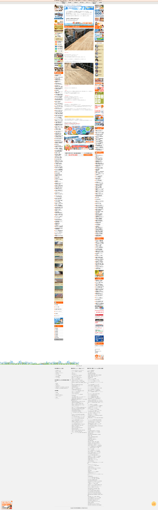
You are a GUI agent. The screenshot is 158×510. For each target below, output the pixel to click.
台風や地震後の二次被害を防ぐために (99, 212)
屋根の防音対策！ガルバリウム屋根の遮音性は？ (100, 149)
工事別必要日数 (98, 199)
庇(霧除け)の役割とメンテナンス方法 (58, 129)
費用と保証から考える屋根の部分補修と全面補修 (78, 408)
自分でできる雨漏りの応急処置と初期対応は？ (99, 229)
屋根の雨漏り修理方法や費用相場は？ (59, 212)
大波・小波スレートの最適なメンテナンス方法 (59, 127)
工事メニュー (88, 2)
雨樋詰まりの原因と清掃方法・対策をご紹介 (77, 425)
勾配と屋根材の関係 (90, 440)
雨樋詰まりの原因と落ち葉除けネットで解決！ (100, 291)
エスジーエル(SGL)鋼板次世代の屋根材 (58, 201)
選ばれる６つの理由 (58, 371)
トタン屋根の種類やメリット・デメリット (99, 180)
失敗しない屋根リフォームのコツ (99, 157)
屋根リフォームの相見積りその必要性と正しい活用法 (100, 243)
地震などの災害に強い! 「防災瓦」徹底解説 (99, 218)
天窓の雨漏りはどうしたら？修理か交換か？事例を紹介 (95, 415)
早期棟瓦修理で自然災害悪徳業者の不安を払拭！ (59, 124)
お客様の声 (76, 2)
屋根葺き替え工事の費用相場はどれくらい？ (99, 161)
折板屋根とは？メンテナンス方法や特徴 (99, 182)
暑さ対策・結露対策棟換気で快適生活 (93, 436)
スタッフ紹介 (57, 393)
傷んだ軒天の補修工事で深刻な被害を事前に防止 (59, 99)
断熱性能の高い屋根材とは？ (57, 224)
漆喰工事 (100, 53)
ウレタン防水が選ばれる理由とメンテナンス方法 (59, 104)
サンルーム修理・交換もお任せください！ (99, 283)
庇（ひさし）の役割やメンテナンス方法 (59, 217)
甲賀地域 (56, 334)
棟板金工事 (100, 67)
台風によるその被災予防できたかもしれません (100, 205)
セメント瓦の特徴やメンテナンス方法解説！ (59, 117)
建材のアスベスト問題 (58, 171)
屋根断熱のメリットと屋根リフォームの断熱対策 (59, 226)
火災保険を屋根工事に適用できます (76, 389)
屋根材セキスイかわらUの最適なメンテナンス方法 (100, 191)
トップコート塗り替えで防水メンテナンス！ (59, 233)
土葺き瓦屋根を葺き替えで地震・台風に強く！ (59, 122)
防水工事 (100, 60)
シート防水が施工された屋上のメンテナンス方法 (59, 106)
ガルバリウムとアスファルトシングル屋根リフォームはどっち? (59, 193)
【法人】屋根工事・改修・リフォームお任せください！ (79, 396)
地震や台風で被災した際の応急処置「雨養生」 (59, 136)
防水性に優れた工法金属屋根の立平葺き (58, 134)
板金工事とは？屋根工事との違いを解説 (59, 86)
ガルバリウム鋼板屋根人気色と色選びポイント (99, 141)
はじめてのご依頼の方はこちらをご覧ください (78, 370)
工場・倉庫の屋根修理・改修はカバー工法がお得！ (100, 285)
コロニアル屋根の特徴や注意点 (98, 178)
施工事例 (69, 2)
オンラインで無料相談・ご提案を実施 (77, 371)
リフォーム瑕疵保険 (58, 375)
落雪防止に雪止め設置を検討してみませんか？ (78, 420)
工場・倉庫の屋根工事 (99, 295)
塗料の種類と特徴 (99, 312)
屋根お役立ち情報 (98, 203)
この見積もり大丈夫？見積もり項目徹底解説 (99, 249)
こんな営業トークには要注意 (99, 253)
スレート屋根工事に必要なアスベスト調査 (93, 447)
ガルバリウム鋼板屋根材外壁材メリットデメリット (100, 147)
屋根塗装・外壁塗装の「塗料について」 (93, 376)
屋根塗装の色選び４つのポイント (98, 222)
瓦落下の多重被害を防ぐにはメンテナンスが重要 (99, 207)
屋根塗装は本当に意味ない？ (58, 81)
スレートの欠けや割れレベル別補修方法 (99, 176)
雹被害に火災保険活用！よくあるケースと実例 (99, 233)
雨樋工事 (100, 56)
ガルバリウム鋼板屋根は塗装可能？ (99, 136)
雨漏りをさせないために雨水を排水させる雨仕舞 (59, 161)
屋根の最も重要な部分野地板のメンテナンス (58, 175)
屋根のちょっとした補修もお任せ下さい (77, 377)
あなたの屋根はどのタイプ (91, 372)
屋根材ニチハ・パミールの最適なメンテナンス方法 (100, 189)
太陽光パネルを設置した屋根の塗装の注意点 (99, 185)
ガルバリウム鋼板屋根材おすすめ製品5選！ (99, 143)
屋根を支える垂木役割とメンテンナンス (58, 210)
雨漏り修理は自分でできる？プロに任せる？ (59, 84)
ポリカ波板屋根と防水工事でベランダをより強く (100, 287)
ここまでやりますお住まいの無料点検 (94, 2)
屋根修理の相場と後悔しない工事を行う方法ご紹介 (78, 401)
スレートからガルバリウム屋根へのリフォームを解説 (100, 132)
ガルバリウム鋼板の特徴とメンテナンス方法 (59, 203)
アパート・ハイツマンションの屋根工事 (99, 297)
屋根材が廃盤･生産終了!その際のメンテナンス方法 (94, 423)
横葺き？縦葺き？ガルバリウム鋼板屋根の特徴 (100, 145)
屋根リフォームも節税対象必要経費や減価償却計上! (100, 303)
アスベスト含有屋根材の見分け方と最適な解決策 (59, 169)
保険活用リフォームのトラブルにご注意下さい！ (94, 482)
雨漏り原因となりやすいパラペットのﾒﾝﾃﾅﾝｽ (59, 108)
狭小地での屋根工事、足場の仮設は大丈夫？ (94, 385)
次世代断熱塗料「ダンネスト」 (98, 225)
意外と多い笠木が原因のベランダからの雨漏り (59, 97)
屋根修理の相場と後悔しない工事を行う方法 (99, 159)
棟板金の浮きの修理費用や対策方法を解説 (59, 88)
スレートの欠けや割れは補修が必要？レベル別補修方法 (95, 405)
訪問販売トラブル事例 (99, 255)
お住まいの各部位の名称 (59, 77)
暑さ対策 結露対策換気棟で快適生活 (58, 155)
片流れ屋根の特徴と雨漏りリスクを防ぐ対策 (59, 146)
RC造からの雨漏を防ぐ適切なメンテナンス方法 (94, 452)
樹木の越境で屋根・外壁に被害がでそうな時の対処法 (100, 264)
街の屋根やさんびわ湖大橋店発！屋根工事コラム (62, 388)
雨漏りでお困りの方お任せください (76, 376)
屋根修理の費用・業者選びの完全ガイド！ (59, 79)
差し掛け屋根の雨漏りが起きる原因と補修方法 (59, 151)
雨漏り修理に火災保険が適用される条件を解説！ (99, 231)
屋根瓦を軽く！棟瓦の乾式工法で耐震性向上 (99, 214)
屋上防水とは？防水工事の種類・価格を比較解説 (59, 113)
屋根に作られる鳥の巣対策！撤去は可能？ (77, 427)
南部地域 (56, 331)
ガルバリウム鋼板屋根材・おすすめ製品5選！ (94, 389)
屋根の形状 (57, 144)
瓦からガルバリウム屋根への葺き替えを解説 (99, 134)
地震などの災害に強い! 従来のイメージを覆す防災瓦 (95, 445)
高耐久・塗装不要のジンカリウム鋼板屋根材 (59, 205)
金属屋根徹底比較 (90, 476)
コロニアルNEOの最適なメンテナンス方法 (99, 193)
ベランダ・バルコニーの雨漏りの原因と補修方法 (59, 115)
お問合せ (56, 313)
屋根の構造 (57, 90)
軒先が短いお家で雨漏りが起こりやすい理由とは (59, 167)
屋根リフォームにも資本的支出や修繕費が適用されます (79, 407)
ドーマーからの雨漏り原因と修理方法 (58, 219)
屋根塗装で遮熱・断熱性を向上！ (92, 439)
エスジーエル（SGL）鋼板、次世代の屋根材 (94, 478)
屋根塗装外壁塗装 (100, 71)
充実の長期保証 (58, 376)
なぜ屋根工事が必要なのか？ (99, 155)
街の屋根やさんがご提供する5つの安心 (63, 2)
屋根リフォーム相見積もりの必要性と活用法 (77, 403)
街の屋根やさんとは (58, 370)
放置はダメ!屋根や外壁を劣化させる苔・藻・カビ (59, 186)
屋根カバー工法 (101, 49)
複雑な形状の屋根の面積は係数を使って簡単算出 (94, 434)
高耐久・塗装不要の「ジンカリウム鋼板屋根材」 (94, 451)
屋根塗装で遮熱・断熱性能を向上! (99, 227)
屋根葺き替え (101, 46)
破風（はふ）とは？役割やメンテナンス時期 (59, 235)
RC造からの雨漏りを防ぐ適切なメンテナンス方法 (59, 214)
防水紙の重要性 (57, 173)
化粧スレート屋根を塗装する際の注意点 (99, 187)
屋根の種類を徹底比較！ (98, 170)
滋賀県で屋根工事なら (58, 309)
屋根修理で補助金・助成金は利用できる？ (99, 235)
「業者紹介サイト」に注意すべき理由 (99, 268)
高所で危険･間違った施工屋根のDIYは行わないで (59, 207)
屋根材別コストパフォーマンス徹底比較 (59, 179)
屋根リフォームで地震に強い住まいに (77, 388)
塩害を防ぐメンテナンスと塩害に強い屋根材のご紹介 (95, 484)
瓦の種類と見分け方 (58, 165)
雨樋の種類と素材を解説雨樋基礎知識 (59, 228)
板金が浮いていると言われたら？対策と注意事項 (100, 259)
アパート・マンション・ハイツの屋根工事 (77, 394)
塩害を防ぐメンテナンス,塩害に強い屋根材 (59, 183)
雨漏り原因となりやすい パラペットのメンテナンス (78, 415)
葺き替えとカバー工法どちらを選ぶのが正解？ (99, 167)
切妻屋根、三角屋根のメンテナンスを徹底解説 (59, 148)
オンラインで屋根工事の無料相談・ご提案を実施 (99, 240)
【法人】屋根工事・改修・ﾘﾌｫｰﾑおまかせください (100, 301)
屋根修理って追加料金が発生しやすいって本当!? (99, 262)
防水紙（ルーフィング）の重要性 (92, 469)
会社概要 (100, 2)
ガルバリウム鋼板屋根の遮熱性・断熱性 (99, 139)
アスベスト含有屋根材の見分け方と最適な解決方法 (94, 446)
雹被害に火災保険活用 (91, 502)
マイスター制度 (58, 377)
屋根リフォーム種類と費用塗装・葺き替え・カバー (100, 172)
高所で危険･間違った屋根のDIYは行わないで (94, 453)
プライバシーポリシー (58, 311)
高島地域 (56, 328)
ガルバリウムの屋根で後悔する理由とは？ (58, 198)
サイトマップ (57, 315)
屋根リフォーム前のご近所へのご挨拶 (99, 245)
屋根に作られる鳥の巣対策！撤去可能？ (99, 293)
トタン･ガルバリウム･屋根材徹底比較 (58, 196)
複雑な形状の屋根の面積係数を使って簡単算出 (59, 142)
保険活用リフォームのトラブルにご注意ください (100, 266)
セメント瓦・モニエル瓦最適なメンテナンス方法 (59, 120)
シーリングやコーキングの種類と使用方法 (59, 131)
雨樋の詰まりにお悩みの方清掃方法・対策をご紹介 (100, 289)
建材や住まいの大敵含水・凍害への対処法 (58, 157)
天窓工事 (100, 74)
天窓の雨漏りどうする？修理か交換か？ (59, 221)
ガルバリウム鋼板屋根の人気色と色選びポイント (94, 397)
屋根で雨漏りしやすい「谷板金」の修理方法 (58, 163)
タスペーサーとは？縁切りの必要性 (58, 101)
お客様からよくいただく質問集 (92, 378)
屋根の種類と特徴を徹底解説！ (58, 75)
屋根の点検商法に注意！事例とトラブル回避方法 (99, 257)
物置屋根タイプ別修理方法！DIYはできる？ (99, 280)
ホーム (57, 2)
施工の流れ (82, 2)
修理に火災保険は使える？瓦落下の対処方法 (100, 210)
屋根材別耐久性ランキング (58, 181)
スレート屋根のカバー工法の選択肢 (100, 174)
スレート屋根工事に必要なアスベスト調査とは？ (59, 231)
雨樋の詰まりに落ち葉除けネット (76, 426)
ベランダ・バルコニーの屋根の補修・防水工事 (78, 390)
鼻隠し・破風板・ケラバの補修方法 (59, 92)
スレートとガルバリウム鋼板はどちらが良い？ (99, 130)
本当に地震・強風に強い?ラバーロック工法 (59, 138)
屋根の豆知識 (90, 470)
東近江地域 (57, 337)
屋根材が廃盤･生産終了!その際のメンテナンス (58, 188)
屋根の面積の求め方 (58, 140)
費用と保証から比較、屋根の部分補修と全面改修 (100, 163)
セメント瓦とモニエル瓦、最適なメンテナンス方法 (94, 410)
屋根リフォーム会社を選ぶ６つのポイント (100, 201)
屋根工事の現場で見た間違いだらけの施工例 (99, 220)
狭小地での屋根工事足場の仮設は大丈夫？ (99, 195)
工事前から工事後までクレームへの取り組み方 (99, 247)
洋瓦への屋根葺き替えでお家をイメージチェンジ (59, 190)
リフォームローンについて (75, 406)
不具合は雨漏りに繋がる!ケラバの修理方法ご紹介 (59, 94)
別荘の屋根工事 (98, 299)
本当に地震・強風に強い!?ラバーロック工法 (93, 489)
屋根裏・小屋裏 (90, 435)
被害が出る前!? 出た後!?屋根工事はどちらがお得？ (100, 251)
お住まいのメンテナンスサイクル (92, 464)
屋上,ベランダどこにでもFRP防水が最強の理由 (59, 110)
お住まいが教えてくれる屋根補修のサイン (99, 165)
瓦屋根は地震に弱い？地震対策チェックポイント (100, 216)
